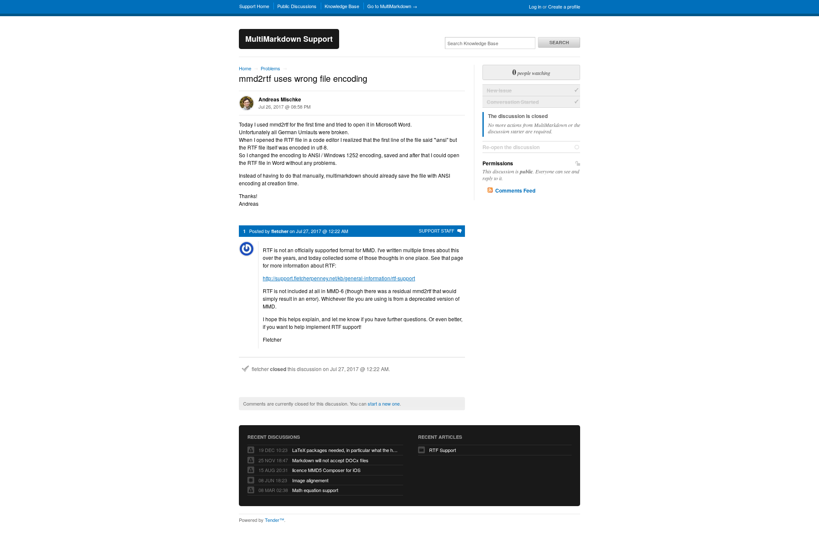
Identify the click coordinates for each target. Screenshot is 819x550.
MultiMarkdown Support (289, 38)
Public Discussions (297, 6)
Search (559, 42)
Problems (270, 68)
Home (245, 68)
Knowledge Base (342, 6)
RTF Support (442, 449)
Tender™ (274, 519)
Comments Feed (515, 190)
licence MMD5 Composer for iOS (326, 469)
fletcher (279, 231)
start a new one (384, 403)
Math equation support (315, 490)
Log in (535, 6)
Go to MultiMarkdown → (392, 6)
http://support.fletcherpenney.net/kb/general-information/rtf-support (339, 278)
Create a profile (564, 6)
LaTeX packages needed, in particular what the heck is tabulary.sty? (345, 449)
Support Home (254, 6)
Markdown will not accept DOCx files (330, 460)
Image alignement (310, 480)
